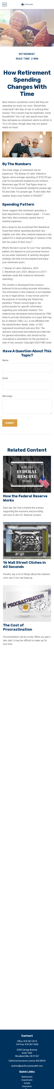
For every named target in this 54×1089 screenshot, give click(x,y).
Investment (27, 1080)
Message (7, 396)
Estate (27, 1083)
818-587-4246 (31, 1044)
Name (5, 360)
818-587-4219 (30, 1041)
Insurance (27, 1086)
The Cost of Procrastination (17, 627)
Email (5, 378)
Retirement (27, 1077)
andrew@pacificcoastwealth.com (27, 1066)
